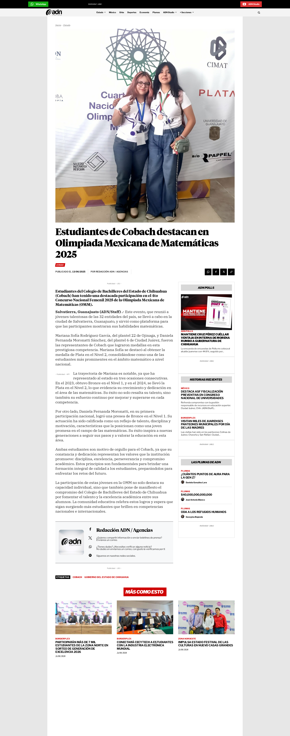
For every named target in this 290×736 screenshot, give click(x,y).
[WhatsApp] (208, 272)
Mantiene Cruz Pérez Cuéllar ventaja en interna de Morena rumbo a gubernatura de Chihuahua (205, 339)
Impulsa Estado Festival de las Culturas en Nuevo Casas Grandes (205, 643)
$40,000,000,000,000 (196, 494)
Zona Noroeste (187, 639)
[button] (236, 12)
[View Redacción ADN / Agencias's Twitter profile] (90, 538)
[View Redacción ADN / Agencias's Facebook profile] (90, 529)
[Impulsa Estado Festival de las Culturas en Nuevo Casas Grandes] (206, 617)
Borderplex (188, 418)
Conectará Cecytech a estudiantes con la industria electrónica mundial (145, 645)
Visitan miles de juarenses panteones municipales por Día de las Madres (205, 424)
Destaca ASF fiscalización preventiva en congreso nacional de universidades (202, 395)
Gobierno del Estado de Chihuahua (106, 577)
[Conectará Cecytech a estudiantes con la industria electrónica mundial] (145, 617)
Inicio (58, 25)
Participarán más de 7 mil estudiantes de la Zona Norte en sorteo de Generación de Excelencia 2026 (81, 647)
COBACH (77, 577)
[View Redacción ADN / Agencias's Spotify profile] (90, 555)
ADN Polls (187, 331)
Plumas (185, 471)
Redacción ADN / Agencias (124, 530)
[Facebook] (215, 272)
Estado (66, 25)
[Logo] (55, 12)
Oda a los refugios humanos (203, 512)
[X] (223, 272)
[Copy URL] (231, 272)
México (185, 388)
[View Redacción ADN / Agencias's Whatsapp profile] (90, 547)
